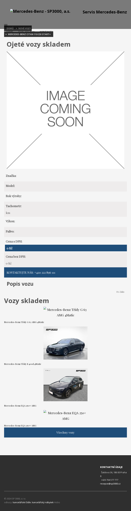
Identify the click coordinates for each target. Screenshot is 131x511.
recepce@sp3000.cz (110, 483)
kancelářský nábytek (43, 502)
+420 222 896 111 (44, 272)
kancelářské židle (22, 502)
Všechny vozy (65, 432)
